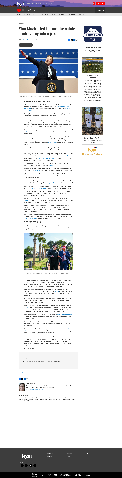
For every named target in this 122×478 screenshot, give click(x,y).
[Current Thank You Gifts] (92, 121)
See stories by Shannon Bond (35, 389)
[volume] (23, 10)
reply (27, 181)
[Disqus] (61, 429)
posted (69, 155)
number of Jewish (29, 141)
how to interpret (28, 132)
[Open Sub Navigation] (35, 14)
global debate (65, 130)
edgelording (27, 200)
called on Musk (52, 142)
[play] (19, 10)
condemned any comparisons (47, 158)
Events (40, 14)
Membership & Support (75, 14)
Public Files (49, 456)
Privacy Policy (50, 453)
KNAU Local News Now (93, 47)
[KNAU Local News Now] (92, 33)
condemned (45, 141)
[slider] (25, 10)
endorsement (57, 331)
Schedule (20, 14)
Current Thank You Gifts (92, 138)
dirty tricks (38, 170)
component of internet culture (38, 188)
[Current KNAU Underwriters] (92, 151)
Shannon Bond (26, 39)
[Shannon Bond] (22, 387)
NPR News (21, 23)
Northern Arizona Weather (92, 77)
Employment (69, 453)
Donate (101, 3)
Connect (53, 14)
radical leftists (33, 176)
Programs (27, 14)
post (27, 307)
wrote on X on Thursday (30, 218)
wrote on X (68, 139)
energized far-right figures (64, 314)
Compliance (62, 14)
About (46, 14)
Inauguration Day (30, 119)
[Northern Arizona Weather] (92, 65)
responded (51, 183)
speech (58, 119)
